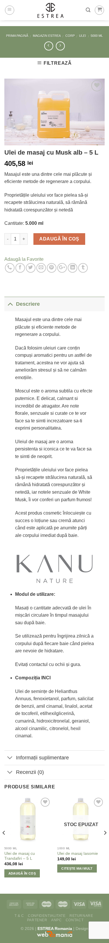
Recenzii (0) (30, 772)
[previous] (4, 844)
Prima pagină (17, 35)
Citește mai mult (76, 868)
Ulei (82, 35)
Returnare (81, 916)
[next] (105, 844)
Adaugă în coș (59, 238)
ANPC (56, 920)
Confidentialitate (46, 916)
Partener (37, 920)
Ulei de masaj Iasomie (77, 853)
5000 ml (97, 35)
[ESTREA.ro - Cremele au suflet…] (50, 10)
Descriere (28, 304)
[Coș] (99, 10)
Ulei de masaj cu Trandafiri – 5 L (19, 856)
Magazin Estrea (47, 35)
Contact (74, 920)
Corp (70, 35)
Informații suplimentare (42, 758)
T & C (19, 916)
